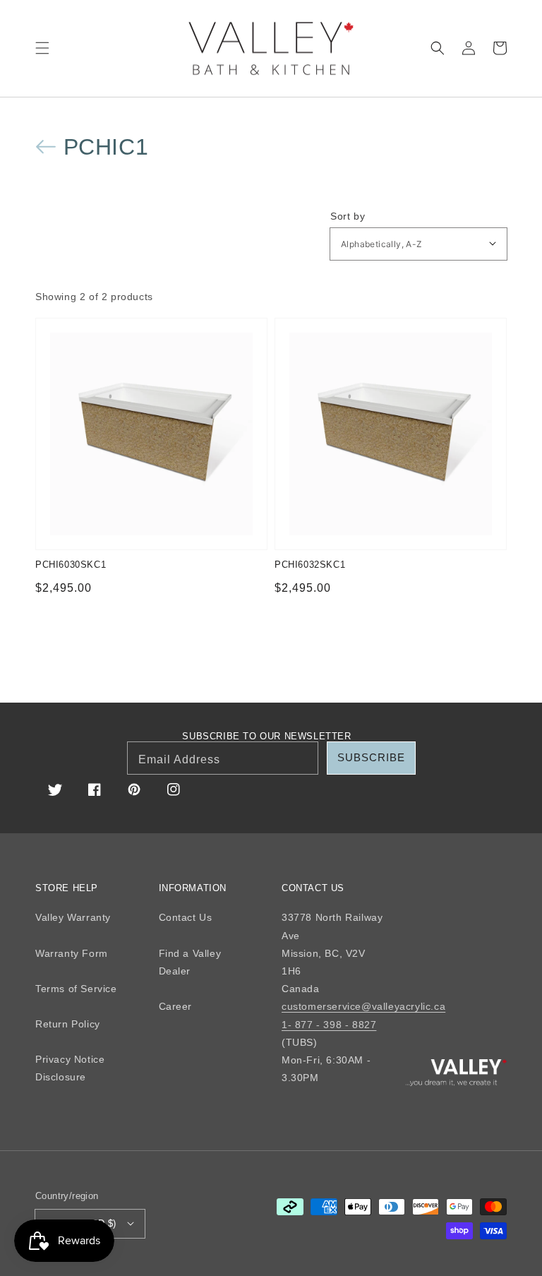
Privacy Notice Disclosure (69, 1068)
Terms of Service (76, 988)
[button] (42, 48)
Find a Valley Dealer (190, 962)
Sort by (347, 216)
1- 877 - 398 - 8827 (329, 1024)
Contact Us (185, 917)
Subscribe (371, 757)
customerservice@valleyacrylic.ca (363, 1006)
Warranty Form (71, 953)
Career (176, 1006)
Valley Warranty (73, 917)
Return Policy (67, 1024)
